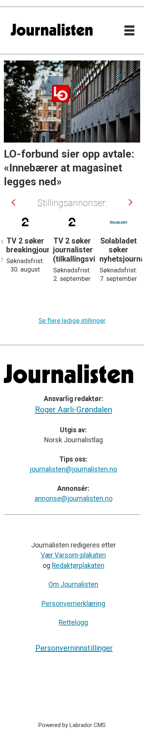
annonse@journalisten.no (74, 498)
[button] (14, 202)
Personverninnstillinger (74, 648)
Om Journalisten (73, 584)
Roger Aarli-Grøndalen (73, 409)
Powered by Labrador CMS (72, 725)
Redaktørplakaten (78, 565)
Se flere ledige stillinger (72, 320)
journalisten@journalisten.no (73, 469)
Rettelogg (73, 622)
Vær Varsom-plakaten (73, 555)
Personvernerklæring (73, 604)
